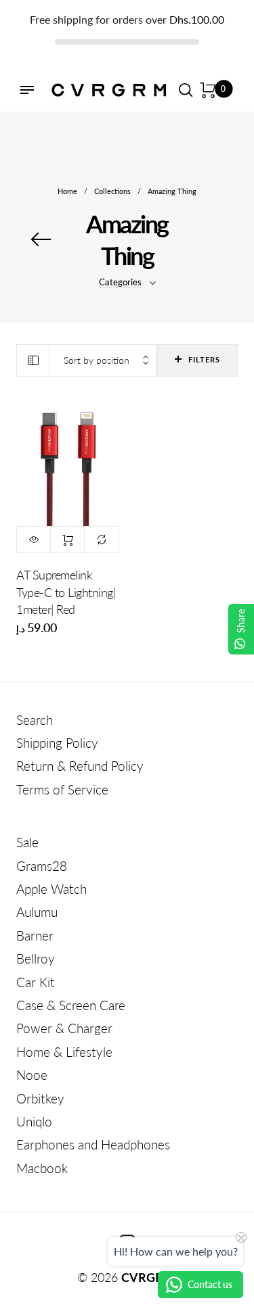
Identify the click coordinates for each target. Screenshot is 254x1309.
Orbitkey (40, 1098)
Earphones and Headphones (93, 1144)
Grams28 (41, 866)
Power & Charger (64, 1028)
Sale (27, 842)
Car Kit (35, 982)
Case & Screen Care (70, 1005)
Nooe (31, 1074)
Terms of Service (62, 789)
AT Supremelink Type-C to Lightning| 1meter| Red (65, 591)
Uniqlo (34, 1121)
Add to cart (67, 539)
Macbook (42, 1168)
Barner (35, 935)
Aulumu (37, 912)
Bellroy (35, 958)
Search (34, 720)
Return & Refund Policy (80, 766)
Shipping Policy (57, 743)
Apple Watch (51, 889)
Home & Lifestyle (64, 1052)
